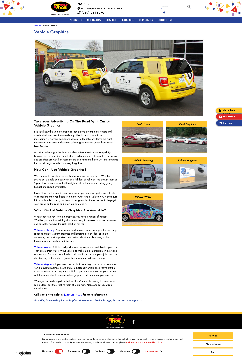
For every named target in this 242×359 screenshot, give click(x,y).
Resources (127, 20)
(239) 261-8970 (92, 12)
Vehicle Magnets (44, 264)
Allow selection (213, 344)
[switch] (86, 351)
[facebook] (164, 12)
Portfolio (227, 123)
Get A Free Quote (229, 112)
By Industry (94, 20)
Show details (151, 351)
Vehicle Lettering (44, 230)
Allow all (213, 336)
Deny (213, 352)
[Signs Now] (63, 8)
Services (111, 20)
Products (76, 20)
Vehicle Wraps (42, 247)
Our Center (146, 20)
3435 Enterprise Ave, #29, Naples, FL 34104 (101, 8)
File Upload (229, 116)
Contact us (165, 20)
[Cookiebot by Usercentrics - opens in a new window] (23, 353)
